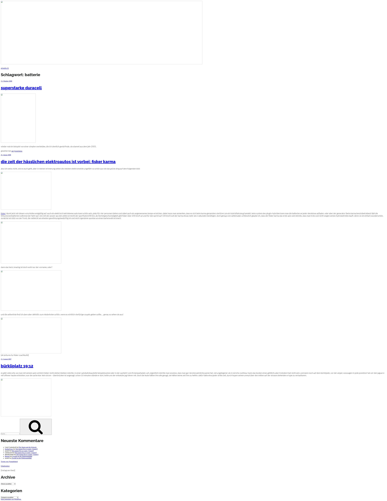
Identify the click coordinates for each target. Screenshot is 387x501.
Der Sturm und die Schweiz (27, 447)
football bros (9, 449)
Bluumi (7, 456)
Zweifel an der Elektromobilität (22, 456)
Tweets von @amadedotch (9, 461)
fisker (3, 213)
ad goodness (16, 151)
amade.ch (5, 68)
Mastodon (5, 466)
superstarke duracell (21, 87)
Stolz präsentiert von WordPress (11, 499)
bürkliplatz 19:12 (17, 366)
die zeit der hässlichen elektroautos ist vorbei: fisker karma (58, 161)
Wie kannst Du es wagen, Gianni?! (27, 449)
